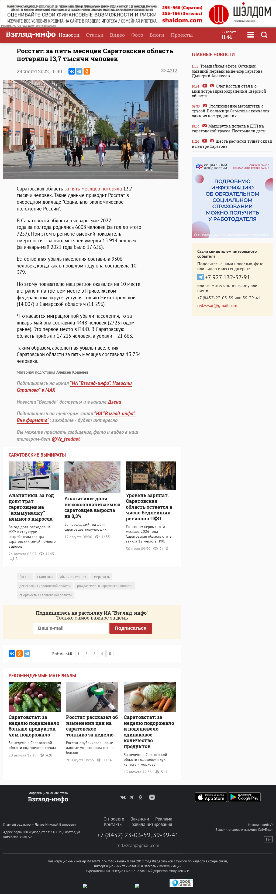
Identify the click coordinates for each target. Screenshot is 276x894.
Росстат (25, 576)
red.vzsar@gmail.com (217, 305)
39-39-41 (251, 297)
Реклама (163, 819)
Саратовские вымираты (37, 455)
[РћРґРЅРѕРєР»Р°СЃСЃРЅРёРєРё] (87, 71)
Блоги (157, 35)
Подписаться (131, 628)
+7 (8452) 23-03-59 (215, 297)
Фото (137, 35)
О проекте (114, 819)
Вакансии (139, 819)
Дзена (114, 402)
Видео (117, 35)
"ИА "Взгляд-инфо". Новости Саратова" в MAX (74, 386)
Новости (69, 35)
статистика (45, 576)
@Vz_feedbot (65, 439)
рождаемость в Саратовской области (104, 586)
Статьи (95, 35)
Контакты (113, 824)
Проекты (182, 35)
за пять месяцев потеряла (93, 188)
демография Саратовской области (45, 586)
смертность (101, 576)
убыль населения (73, 576)
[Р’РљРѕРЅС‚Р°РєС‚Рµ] (71, 71)
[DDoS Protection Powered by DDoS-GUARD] (181, 886)
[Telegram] (79, 71)
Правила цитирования (150, 824)
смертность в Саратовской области (45, 595)
